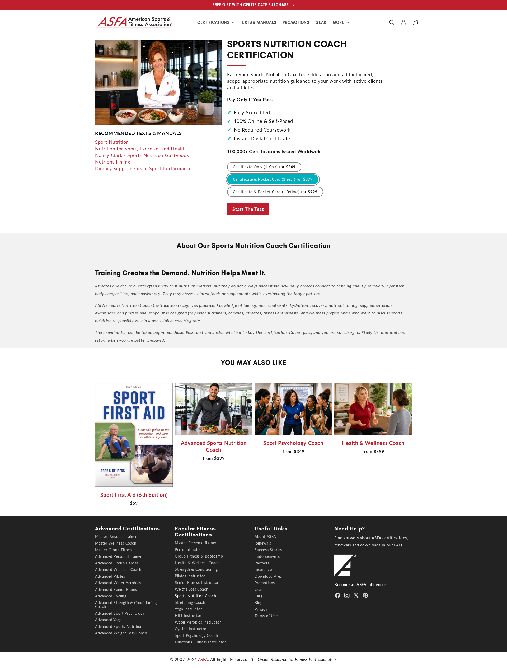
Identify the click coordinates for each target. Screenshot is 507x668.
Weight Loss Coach (191, 589)
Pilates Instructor (190, 576)
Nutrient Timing (112, 161)
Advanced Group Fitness (116, 563)
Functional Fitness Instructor (200, 642)
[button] (215, 22)
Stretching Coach (190, 602)
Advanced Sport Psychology (119, 613)
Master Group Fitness (114, 550)
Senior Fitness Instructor (197, 582)
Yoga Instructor (188, 609)
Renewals (263, 543)
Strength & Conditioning (196, 569)
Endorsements (267, 556)
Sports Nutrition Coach (195, 595)
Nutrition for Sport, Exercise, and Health (140, 148)
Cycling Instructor (190, 629)
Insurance (263, 569)
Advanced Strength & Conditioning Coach (126, 604)
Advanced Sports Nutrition (119, 626)
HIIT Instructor (188, 615)
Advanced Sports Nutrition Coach (214, 446)
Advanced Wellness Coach (118, 569)
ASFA (203, 659)
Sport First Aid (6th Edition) (133, 494)
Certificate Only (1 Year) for (264, 167)
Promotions (265, 583)
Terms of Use (266, 616)
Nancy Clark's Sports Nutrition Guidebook (142, 155)
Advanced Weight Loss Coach (121, 633)
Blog (258, 602)
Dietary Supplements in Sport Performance (143, 168)
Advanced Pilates (110, 576)
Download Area (268, 576)
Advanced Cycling (110, 596)
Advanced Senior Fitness (117, 589)
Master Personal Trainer (116, 537)
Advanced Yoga (108, 620)
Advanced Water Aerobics (118, 583)
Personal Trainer (189, 549)
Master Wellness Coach (116, 543)
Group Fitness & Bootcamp (199, 556)
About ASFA (265, 537)
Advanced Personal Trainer (118, 556)
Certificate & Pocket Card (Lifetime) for (275, 191)
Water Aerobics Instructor (198, 622)
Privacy (261, 609)
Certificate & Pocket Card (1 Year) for (273, 179)
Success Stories (268, 550)
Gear (259, 589)
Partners (262, 563)
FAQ (258, 596)
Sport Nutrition (112, 142)
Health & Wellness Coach (373, 443)
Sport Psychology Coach (293, 443)
